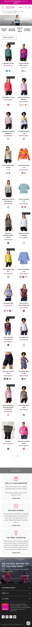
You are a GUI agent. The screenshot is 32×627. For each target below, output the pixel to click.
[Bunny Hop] (24, 345)
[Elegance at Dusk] (25, 379)
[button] (30, 2)
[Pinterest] (14, 616)
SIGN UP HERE (25, 576)
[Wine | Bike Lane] (10, 311)
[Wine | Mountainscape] (23, 277)
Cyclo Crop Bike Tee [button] (24, 200)
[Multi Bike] (24, 139)
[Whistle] (22, 207)
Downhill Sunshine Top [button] (24, 132)
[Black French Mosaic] (7, 379)
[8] (17, 456)
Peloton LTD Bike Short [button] (8, 372)
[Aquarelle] (26, 105)
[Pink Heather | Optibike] (26, 277)
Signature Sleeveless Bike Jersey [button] (8, 235)
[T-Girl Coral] (25, 173)
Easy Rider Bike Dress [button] (24, 372)
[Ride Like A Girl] (25, 207)
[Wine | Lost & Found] (24, 311)
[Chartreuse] (23, 105)
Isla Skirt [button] (8, 441)
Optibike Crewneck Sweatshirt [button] (8, 132)
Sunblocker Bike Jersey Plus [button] (23, 234)
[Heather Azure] (9, 71)
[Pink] (8, 139)
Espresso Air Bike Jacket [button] (24, 442)
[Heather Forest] (7, 71)
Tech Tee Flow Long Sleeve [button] (8, 338)
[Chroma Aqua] (25, 71)
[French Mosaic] (8, 243)
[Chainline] (22, 71)
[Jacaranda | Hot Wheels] (20, 277)
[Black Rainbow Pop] (10, 379)
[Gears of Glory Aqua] (7, 173)
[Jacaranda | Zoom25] (5, 311)
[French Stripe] (8, 207)
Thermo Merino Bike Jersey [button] (24, 64)
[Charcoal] (8, 449)
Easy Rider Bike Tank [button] (24, 406)
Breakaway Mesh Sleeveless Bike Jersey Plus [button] (8, 407)
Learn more (16, 498)
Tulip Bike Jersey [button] (8, 63)
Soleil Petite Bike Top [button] (23, 166)
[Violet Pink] (24, 449)
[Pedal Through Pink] (20, 105)
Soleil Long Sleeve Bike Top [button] (24, 98)
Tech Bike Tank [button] (8, 303)
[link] (16, 488)
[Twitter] (10, 616)
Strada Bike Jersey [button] (8, 97)
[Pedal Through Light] (24, 243)
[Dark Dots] (22, 379)
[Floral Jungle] (22, 173)
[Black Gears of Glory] (5, 379)
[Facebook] (3, 616)
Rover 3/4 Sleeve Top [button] (23, 270)
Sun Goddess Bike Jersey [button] (8, 166)
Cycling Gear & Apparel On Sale (15, 11)
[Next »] (14, 456)
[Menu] (3, 7)
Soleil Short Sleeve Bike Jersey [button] (8, 200)
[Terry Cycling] (10, 7)
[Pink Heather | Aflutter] (7, 311)
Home (3, 11)
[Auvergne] (9, 173)
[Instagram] (7, 616)
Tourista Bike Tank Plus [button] (8, 270)
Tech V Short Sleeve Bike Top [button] (23, 304)
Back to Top (16, 471)
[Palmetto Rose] (8, 105)
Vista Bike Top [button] (24, 337)
